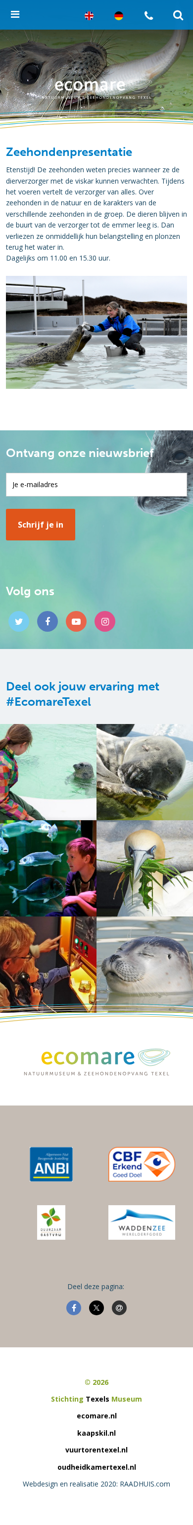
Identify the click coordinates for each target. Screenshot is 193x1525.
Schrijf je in (40, 524)
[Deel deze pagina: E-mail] (119, 1307)
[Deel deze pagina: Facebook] (73, 1307)
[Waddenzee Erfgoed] (141, 1222)
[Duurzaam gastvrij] (51, 1222)
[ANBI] (51, 1164)
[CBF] (141, 1164)
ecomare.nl (97, 1415)
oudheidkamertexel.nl (96, 1467)
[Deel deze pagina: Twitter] (96, 1307)
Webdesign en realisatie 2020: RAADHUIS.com (96, 1483)
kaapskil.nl (96, 1433)
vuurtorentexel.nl (96, 1449)
